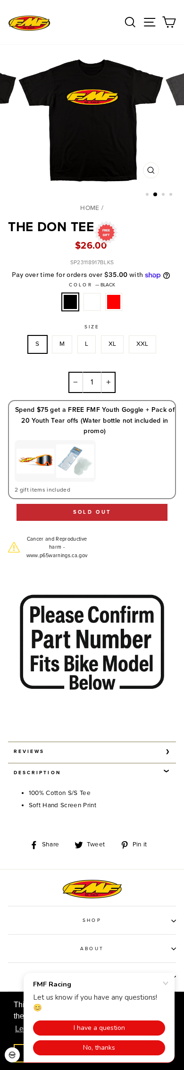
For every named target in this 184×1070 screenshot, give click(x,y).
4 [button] (171, 195)
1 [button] (148, 195)
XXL (142, 344)
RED (114, 301)
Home (89, 208)
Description (37, 773)
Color (92, 285)
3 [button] (164, 195)
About (91, 949)
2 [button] (155, 194)
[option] (92, 123)
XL (113, 344)
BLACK (70, 301)
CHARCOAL (92, 301)
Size (92, 327)
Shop (92, 920)
